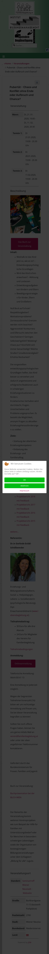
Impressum (24, 490)
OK (24, 480)
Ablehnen (24, 485)
